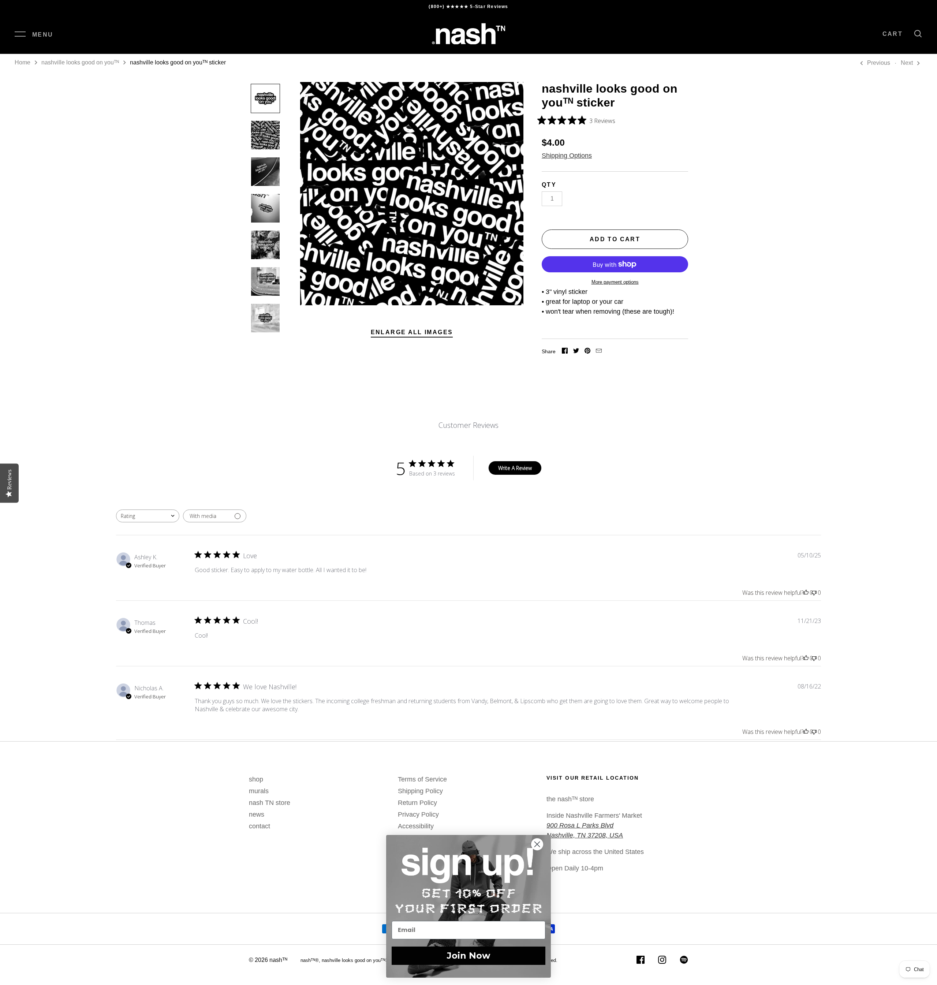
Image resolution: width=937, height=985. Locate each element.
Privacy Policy (418, 814)
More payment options (615, 282)
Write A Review (515, 467)
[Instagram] (662, 961)
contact (259, 826)
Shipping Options (567, 155)
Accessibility (416, 826)
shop (256, 779)
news (256, 814)
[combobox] (147, 516)
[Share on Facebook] (565, 352)
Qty (549, 185)
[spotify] (684, 961)
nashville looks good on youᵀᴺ (80, 62)
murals (259, 791)
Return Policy (417, 802)
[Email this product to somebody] (599, 352)
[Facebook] (641, 961)
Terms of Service (422, 779)
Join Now (468, 955)
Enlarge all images (412, 332)
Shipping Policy (420, 791)
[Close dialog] (541, 844)
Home (22, 62)
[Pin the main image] (587, 352)
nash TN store (269, 802)
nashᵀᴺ (278, 960)
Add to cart (615, 239)
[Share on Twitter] (576, 352)
